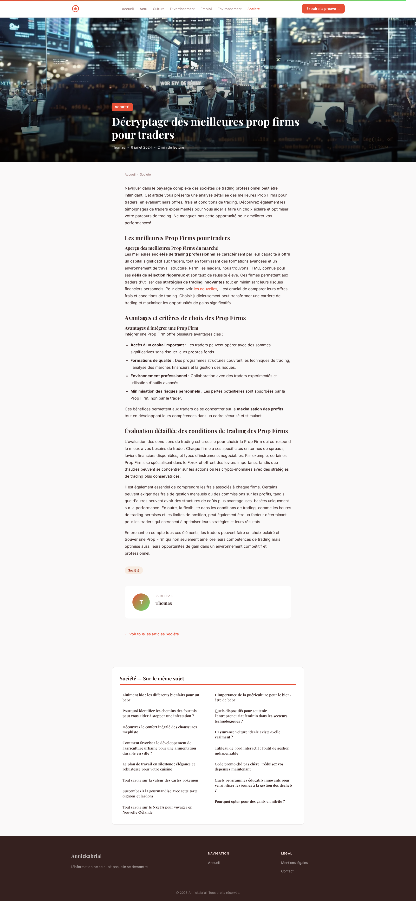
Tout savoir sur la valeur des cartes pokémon (160, 780)
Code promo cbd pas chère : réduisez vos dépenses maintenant (249, 766)
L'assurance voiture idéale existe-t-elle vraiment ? (247, 734)
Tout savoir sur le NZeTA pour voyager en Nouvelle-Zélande (157, 810)
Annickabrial (86, 855)
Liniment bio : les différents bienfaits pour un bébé (161, 697)
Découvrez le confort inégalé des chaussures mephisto (160, 729)
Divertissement (182, 9)
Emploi (206, 9)
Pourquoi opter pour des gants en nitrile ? (250, 801)
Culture (158, 9)
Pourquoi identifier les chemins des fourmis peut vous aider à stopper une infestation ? (160, 713)
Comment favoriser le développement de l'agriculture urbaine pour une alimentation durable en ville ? (159, 748)
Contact (287, 871)
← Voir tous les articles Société (152, 634)
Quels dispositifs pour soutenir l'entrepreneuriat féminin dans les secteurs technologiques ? (251, 715)
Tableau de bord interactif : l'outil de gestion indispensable (252, 751)
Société (253, 9)
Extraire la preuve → (323, 9)
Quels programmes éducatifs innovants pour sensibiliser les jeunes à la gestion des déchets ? (253, 785)
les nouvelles (205, 288)
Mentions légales (294, 863)
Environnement (230, 9)
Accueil (128, 9)
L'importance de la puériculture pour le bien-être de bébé (253, 697)
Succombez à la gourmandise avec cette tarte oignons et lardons (160, 793)
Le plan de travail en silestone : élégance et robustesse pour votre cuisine (159, 766)
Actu (143, 9)
